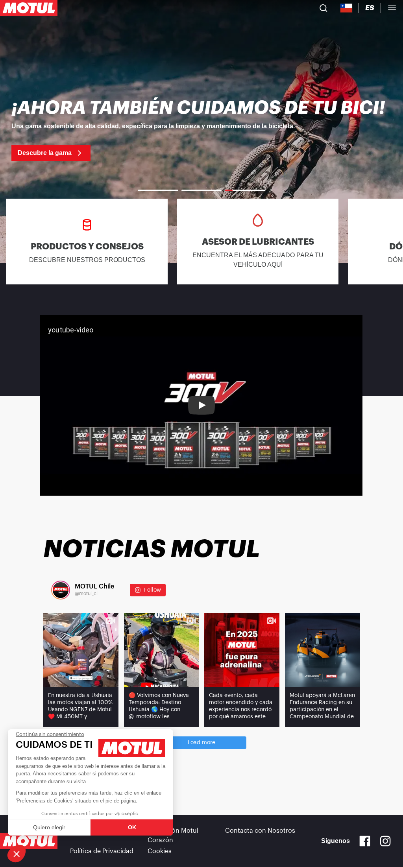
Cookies (160, 851)
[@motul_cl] (60, 590)
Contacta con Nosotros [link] (260, 831)
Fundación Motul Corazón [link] (173, 835)
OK (132, 827)
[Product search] (323, 8)
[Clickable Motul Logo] (28, 8)
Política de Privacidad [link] (101, 851)
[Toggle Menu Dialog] (392, 8)
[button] (16, 853)
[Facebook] (364, 841)
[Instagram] (385, 841)
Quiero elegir (49, 827)
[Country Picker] (346, 8)
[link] (201, 130)
